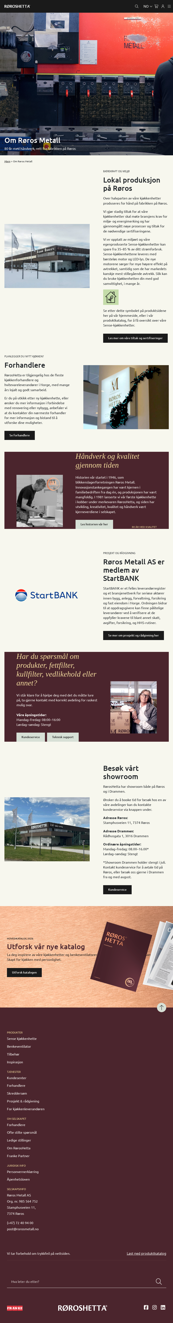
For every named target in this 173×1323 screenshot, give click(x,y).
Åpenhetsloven (18, 1179)
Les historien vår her (94, 524)
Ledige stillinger (19, 1140)
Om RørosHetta (18, 1148)
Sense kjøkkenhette (22, 1038)
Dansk (130, 16)
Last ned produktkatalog (146, 1253)
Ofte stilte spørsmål (22, 1132)
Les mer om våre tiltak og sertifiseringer (135, 338)
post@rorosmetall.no (23, 1229)
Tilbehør (13, 1054)
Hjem (7, 161)
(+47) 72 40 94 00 (20, 1223)
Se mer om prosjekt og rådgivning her (133, 635)
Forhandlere (16, 1085)
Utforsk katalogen (24, 972)
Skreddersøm (17, 1093)
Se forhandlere (19, 435)
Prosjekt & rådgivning (23, 1101)
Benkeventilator (19, 1046)
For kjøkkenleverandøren (26, 1109)
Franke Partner (18, 1156)
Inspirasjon (15, 1062)
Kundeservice (31, 737)
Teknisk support (63, 737)
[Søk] (159, 1281)
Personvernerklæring (23, 1172)
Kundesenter (16, 1078)
